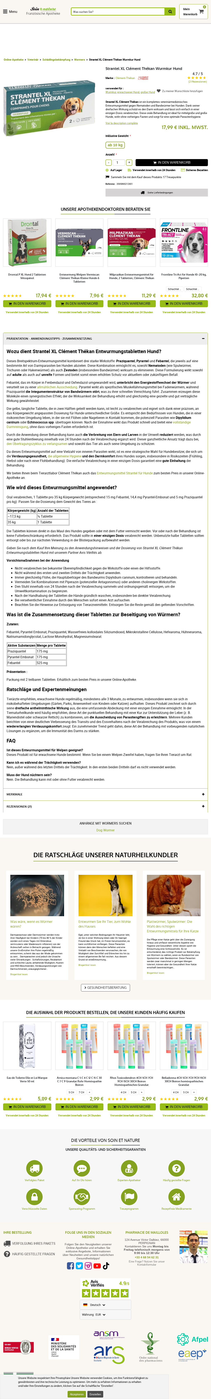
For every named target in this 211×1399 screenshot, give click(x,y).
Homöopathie (73, 21)
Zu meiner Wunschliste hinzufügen (182, 91)
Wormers (79, 59)
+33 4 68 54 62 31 (147, 1257)
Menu (13, 11)
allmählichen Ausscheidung (57, 387)
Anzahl (110, 154)
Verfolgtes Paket (34, 1180)
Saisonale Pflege (163, 21)
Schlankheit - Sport (181, 21)
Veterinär (33, 59)
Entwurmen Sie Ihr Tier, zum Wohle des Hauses (105, 924)
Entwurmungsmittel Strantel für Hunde (125, 473)
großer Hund (148, 92)
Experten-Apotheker (129, 1180)
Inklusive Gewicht (117, 136)
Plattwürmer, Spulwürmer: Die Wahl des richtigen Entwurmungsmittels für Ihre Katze (173, 926)
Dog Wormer (105, 830)
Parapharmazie (142, 21)
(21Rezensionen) (197, 81)
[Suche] (170, 11)
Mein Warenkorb (190, 11)
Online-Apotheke (13, 59)
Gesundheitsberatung (107, 987)
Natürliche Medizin (52, 21)
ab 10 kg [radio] (115, 145)
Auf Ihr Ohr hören (82, 1180)
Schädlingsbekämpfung (56, 59)
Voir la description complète (122, 123)
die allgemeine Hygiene (64, 456)
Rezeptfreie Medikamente (177, 1209)
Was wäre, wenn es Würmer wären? (31, 924)
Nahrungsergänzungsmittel (23, 21)
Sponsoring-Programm (82, 1209)
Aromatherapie (96, 21)
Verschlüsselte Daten (34, 1209)
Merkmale (14, 794)
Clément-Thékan (125, 78)
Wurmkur (111, 92)
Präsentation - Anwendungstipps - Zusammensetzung (49, 339)
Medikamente (119, 21)
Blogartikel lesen (19, 974)
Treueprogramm (129, 1209)
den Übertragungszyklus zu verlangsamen (37, 443)
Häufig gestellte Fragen (176, 1180)
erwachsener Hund (128, 92)
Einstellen (95, 1394)
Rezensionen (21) (19, 807)
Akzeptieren (77, 1394)
